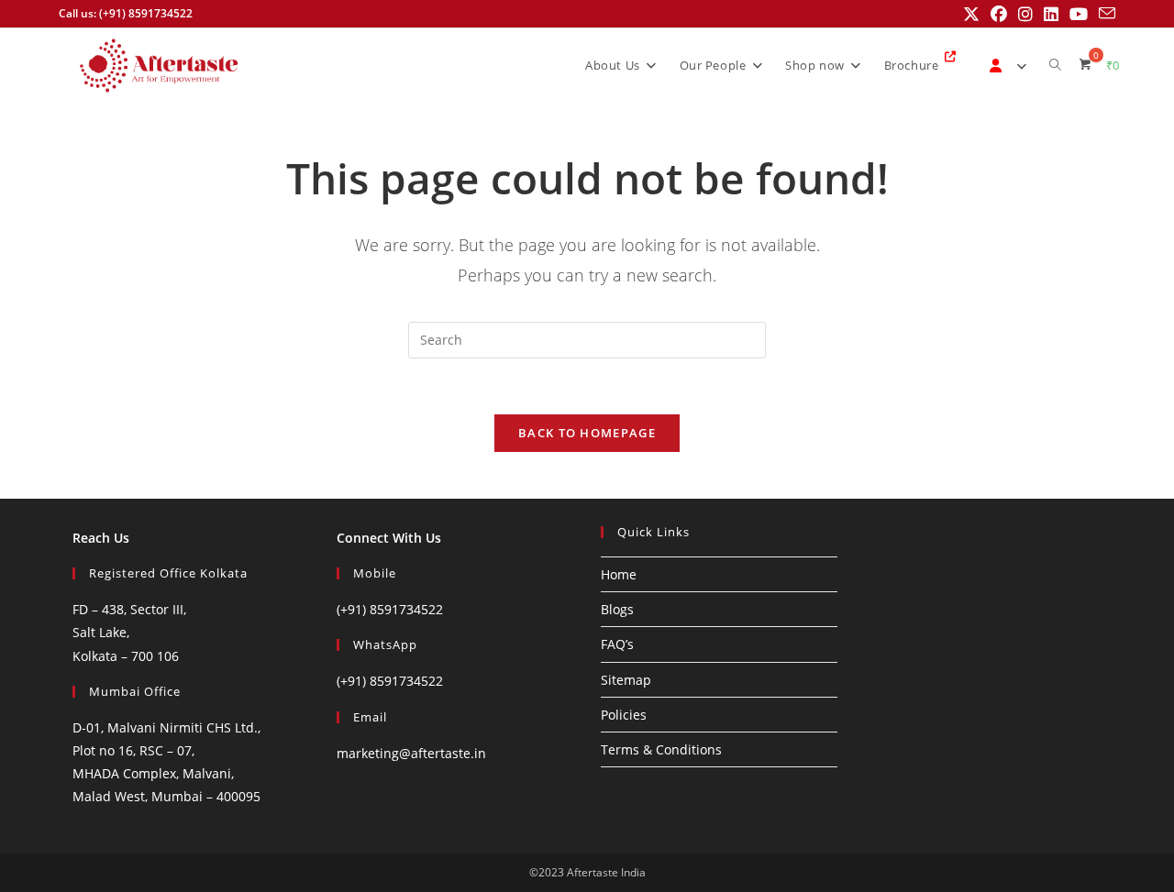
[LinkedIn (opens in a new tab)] (1051, 14)
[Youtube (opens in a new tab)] (1078, 14)
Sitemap (626, 679)
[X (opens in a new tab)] (971, 14)
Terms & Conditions (661, 749)
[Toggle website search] (1055, 65)
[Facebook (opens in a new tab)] (999, 14)
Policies (624, 714)
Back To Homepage (587, 432)
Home (619, 574)
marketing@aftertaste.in (411, 753)
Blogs (617, 609)
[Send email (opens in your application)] (1104, 14)
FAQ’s (617, 644)
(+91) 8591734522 (390, 609)
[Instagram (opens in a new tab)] (1025, 14)
